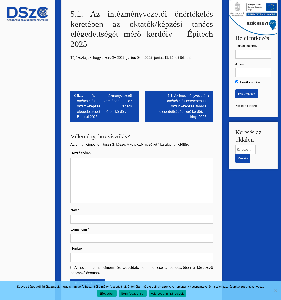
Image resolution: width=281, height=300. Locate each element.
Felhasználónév (246, 45)
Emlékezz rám (249, 82)
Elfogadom (106, 293)
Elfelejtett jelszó (246, 105)
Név (74, 210)
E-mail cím (79, 229)
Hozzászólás (80, 153)
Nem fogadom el (132, 293)
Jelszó (239, 64)
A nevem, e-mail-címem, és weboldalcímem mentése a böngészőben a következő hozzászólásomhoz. (141, 270)
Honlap (76, 248)
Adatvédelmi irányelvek (167, 293)
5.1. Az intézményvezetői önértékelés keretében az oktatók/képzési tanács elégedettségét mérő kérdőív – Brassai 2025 (104, 106)
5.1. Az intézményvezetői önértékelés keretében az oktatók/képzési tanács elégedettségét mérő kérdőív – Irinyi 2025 (182, 106)
